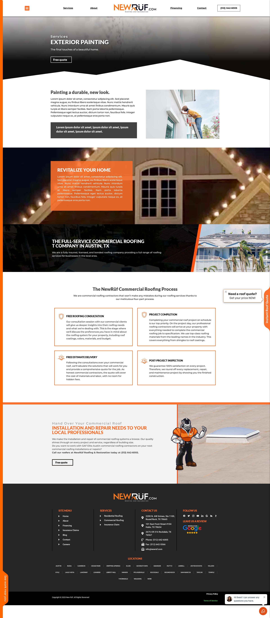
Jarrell (181, 566)
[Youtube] (197, 516)
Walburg (138, 579)
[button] (27, 8)
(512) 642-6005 (228, 8)
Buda (69, 566)
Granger (157, 566)
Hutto (169, 566)
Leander (97, 572)
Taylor (199, 572)
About (93, 8)
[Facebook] (184, 516)
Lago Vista (69, 572)
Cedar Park (96, 566)
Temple (211, 572)
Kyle (57, 572)
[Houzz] (211, 516)
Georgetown (142, 566)
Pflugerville (139, 572)
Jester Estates (196, 566)
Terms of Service (211, 601)
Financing (176, 8)
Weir (149, 579)
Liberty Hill (111, 572)
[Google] (206, 516)
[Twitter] (188, 516)
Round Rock (170, 572)
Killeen (211, 566)
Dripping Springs (113, 566)
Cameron (81, 566)
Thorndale (123, 579)
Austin (58, 566)
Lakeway (84, 572)
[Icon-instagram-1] (193, 516)
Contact (201, 8)
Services (68, 8)
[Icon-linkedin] (202, 516)
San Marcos (186, 572)
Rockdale (154, 572)
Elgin (128, 566)
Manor (125, 572)
